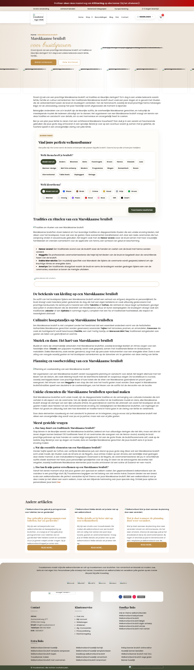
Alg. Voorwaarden (84, 628)
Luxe (141, 162)
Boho (85, 162)
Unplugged (79, 174)
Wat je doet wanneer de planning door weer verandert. (145, 519)
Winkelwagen (82, 622)
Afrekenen (81, 625)
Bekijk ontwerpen (43, 62)
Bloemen (74, 162)
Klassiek (130, 162)
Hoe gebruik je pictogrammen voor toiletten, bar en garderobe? (46, 519)
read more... (47, 547)
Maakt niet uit (48, 162)
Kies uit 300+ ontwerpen (49, 284)
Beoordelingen (101, 17)
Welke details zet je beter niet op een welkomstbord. (95, 519)
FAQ (117, 17)
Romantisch (123, 168)
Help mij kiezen (70, 62)
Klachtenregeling (84, 634)
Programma (97, 168)
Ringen (110, 168)
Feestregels (97, 162)
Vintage (91, 174)
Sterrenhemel (48, 174)
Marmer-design (49, 168)
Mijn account (82, 619)
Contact (124, 17)
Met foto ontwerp (68, 168)
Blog (111, 17)
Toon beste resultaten (142, 210)
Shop (88, 17)
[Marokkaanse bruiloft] (132, 48)
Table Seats (64, 174)
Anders (62, 162)
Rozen (135, 168)
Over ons (80, 616)
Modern (84, 168)
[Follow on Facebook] (120, 597)
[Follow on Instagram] (134, 597)
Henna (120, 162)
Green (109, 162)
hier (59, 482)
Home (80, 17)
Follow (127, 597)
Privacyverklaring (83, 631)
